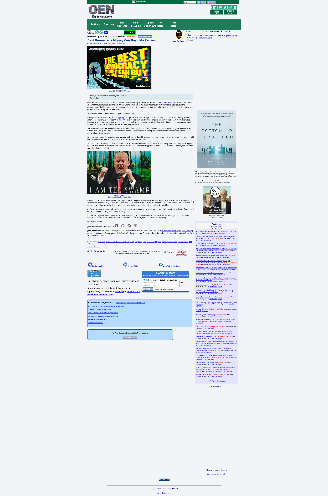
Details (124, 91)
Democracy (101, 242)
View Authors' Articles (171, 266)
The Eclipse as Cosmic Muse (205, 362)
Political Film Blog (118, 197)
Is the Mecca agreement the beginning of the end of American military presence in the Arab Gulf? (216, 249)
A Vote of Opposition (202, 309)
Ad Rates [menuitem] (160, 24)
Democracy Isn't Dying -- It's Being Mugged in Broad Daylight (216, 319)
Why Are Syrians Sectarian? (204, 374)
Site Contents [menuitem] (122, 24)
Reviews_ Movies (183, 242)
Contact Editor (133, 266)
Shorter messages (201, 285)
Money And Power (149, 242)
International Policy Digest (171, 231)
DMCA (128, 91)
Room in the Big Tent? (203, 326)
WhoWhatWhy (187, 231)
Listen (130, 32)
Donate (119, 291)
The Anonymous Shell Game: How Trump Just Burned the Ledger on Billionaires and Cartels (214, 291)
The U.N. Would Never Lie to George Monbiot (103, 313)
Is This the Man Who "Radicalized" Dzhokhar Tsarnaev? (106, 306)
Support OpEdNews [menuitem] (149, 24)
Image (111, 92)
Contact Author (98, 266)
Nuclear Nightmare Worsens (97, 319)
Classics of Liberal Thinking (216, 470)
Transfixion (189, 233)
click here (219, 386)
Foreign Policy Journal (95, 233)
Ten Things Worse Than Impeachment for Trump (211, 231)
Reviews (164, 242)
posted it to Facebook (164, 102)
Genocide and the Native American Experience (103, 316)
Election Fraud (111, 242)
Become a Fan (189, 37)
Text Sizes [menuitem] (173, 24)
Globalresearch (122, 233)
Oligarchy (158, 242)
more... (109, 235)
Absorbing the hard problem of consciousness (211, 331)
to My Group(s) (93, 247)
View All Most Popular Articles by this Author (130, 303)
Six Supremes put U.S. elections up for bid (209, 273)
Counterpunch (110, 233)
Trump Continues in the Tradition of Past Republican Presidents (216, 268)
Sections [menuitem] (95, 24)
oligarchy (120, 117)
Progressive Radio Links (216, 474)
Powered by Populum (164, 493)
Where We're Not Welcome (204, 314)
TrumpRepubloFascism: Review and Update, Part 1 (212, 256)
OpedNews (134, 233)
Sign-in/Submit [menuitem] (136, 24)
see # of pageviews (219, 233)
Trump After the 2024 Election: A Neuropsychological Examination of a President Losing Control (213, 261)
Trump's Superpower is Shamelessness (208, 297)
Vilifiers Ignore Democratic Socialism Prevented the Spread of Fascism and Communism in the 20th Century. (215, 368)
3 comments (121, 43)
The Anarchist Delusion (95, 323)
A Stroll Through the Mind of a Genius (208, 243)
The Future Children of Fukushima (99, 309)
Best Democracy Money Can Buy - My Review (121, 40)
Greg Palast (118, 92)
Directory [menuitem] (109, 24)
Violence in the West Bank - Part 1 (206, 336)
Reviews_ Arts (172, 242)
